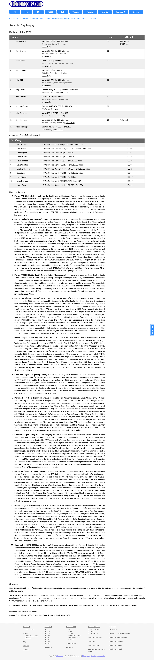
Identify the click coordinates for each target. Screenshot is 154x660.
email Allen (78, 605)
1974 (48, 643)
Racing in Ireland (115, 649)
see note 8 (56, 109)
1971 (48, 637)
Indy (24, 642)
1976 (78, 637)
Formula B (91, 641)
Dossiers (114, 629)
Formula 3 (48, 647)
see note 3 (46, 66)
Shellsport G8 (71, 643)
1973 (48, 641)
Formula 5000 (71, 627)
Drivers (25, 633)
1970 (48, 635)
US (69, 629)
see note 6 (64, 92)
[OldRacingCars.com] (26, 5)
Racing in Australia (116, 641)
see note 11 (58, 130)
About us (94, 656)
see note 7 (46, 102)
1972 (48, 639)
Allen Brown (59, 656)
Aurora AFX (70, 647)
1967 (48, 629)
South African (94, 633)
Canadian (71, 635)
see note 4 (46, 76)
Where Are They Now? (31, 635)
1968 (48, 631)
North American (95, 629)
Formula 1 (26, 627)
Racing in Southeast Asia (118, 637)
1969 (48, 633)
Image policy (101, 656)
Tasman (26, 650)
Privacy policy (86, 656)
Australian (71, 639)
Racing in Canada (115, 645)
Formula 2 (48, 627)
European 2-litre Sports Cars (119, 633)
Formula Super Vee (95, 637)
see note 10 (70, 123)
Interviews (28, 638)
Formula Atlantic (94, 627)
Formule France (93, 645)
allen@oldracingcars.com (93, 605)
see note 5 (46, 86)
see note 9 (60, 116)
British (70, 631)
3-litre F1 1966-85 (30, 629)
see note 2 (46, 57)
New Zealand (72, 637)
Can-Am (26, 646)
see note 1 (46, 47)
